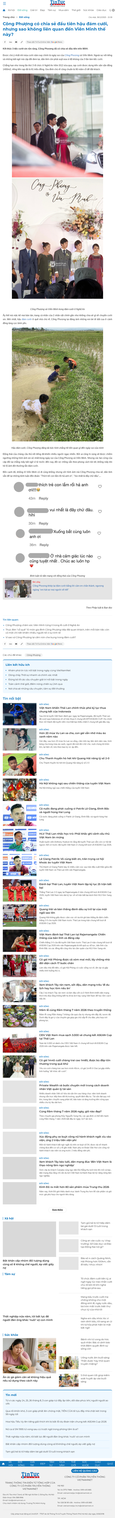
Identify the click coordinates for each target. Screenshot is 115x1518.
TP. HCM (62, 1498)
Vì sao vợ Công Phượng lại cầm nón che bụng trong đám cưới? (41, 637)
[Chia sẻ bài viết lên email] (16, 42)
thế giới (24, 684)
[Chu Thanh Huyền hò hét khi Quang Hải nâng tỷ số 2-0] (19, 764)
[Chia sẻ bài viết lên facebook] (5, 42)
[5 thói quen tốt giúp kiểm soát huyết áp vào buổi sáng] (69, 1380)
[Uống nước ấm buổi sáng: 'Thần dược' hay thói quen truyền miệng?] (69, 1362)
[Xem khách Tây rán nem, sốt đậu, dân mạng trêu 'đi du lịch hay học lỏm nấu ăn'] (19, 991)
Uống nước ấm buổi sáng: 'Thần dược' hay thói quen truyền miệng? (95, 1360)
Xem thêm (57, 1210)
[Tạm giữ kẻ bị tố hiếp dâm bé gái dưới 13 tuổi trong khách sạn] (69, 1228)
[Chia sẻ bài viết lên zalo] (10, 42)
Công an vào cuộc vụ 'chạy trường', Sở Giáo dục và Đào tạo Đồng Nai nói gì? (96, 1243)
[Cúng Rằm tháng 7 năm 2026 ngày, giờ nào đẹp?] (19, 1118)
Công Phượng (72, 55)
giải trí (43, 679)
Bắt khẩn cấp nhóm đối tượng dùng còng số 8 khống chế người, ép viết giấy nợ (28, 1264)
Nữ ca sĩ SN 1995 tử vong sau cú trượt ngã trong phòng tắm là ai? (42, 1429)
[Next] (113, 10)
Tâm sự (52, 10)
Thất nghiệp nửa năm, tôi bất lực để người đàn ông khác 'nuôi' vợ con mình (48, 1436)
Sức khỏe (88, 10)
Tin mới (11, 1395)
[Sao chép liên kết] (22, 42)
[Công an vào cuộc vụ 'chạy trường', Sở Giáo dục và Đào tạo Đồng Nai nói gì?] (69, 1245)
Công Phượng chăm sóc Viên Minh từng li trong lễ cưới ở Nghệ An (43, 625)
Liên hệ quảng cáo (85, 1471)
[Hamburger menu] (4, 3)
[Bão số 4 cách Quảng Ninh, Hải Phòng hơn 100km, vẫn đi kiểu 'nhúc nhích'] (69, 1263)
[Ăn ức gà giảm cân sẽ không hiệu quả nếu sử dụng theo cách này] (29, 1355)
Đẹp (42, 10)
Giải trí (33, 10)
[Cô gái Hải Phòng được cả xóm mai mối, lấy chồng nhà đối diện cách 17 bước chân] (19, 966)
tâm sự (47, 688)
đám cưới (27, 319)
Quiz (110, 1463)
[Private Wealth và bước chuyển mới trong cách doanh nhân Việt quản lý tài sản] (19, 1092)
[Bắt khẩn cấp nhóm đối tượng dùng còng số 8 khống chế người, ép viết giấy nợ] (29, 1239)
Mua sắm (64, 10)
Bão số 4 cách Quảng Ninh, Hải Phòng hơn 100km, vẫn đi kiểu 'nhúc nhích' (96, 1261)
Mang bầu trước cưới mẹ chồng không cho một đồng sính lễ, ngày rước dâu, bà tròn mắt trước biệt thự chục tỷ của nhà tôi (96, 1303)
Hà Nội (61, 1485)
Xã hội (11, 10)
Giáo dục (101, 10)
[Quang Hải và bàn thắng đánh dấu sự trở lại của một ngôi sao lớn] (19, 915)
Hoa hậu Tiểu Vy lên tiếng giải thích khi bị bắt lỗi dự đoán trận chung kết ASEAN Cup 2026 (56, 1421)
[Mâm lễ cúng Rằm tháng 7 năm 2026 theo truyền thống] (19, 1016)
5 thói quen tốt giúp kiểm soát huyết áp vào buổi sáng (95, 1378)
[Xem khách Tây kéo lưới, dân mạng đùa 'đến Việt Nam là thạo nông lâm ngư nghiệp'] (19, 1168)
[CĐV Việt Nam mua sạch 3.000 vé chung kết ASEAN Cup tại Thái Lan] (19, 1041)
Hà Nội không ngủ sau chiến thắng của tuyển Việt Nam (75, 783)
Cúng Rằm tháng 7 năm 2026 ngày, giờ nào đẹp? (70, 1111)
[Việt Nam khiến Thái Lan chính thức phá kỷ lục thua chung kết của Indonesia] (19, 714)
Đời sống (22, 10)
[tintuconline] (4, 10)
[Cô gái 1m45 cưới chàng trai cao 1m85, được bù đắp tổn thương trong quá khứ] (19, 1066)
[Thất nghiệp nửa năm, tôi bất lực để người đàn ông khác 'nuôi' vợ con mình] (29, 1295)
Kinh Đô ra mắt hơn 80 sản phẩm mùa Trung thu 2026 (74, 1187)
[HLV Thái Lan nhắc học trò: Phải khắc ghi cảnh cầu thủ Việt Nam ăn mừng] (19, 840)
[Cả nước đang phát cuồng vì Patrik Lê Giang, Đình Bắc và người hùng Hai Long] (19, 815)
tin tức (24, 670)
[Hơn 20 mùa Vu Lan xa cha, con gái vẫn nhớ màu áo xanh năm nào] (19, 739)
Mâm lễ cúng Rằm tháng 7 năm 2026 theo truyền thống (75, 1010)
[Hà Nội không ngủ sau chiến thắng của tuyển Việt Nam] (19, 790)
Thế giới (76, 10)
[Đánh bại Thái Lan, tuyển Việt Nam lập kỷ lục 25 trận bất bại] (19, 890)
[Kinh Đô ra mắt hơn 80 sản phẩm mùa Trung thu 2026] (19, 1193)
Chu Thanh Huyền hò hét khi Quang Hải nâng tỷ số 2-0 (74, 758)
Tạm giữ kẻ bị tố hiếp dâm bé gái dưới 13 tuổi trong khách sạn (95, 1226)
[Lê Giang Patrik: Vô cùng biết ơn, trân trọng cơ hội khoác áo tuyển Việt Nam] (19, 865)
